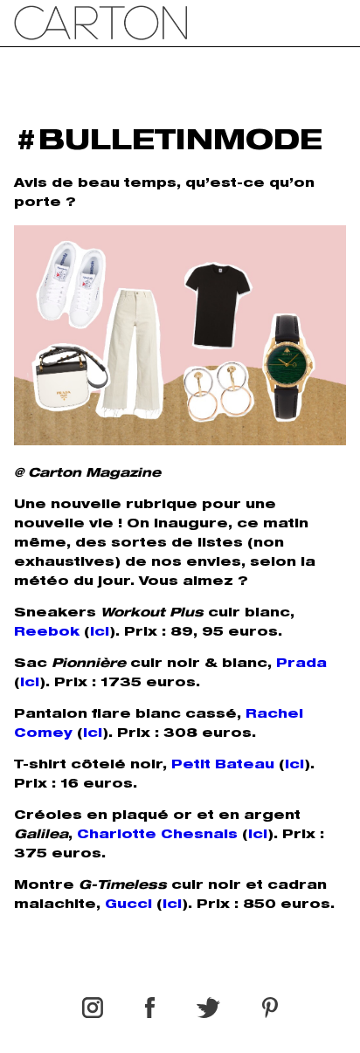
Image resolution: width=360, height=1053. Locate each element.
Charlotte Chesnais (157, 835)
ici (99, 633)
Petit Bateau (222, 766)
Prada (301, 664)
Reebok (47, 633)
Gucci (128, 905)
